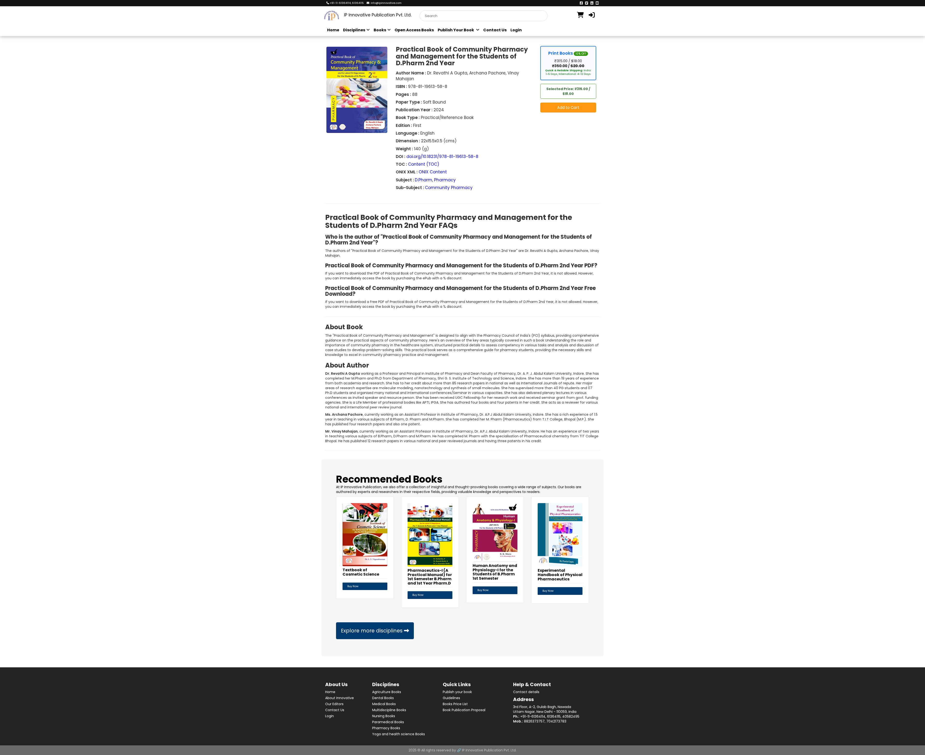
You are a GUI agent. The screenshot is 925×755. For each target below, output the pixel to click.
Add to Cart (568, 107)
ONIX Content (433, 172)
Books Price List (455, 704)
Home (333, 30)
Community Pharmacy (449, 187)
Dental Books (383, 698)
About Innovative (339, 698)
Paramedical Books (388, 722)
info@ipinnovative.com (385, 3)
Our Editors (334, 704)
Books (380, 30)
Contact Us (495, 30)
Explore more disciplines (372, 630)
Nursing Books (383, 716)
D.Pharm (423, 180)
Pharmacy (445, 180)
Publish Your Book (456, 30)
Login (516, 30)
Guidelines (451, 698)
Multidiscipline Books (389, 710)
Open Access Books (414, 30)
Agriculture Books (386, 691)
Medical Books (384, 704)
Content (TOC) (423, 164)
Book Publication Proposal (464, 710)
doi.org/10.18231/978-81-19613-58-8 (442, 156)
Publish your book (457, 691)
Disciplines (354, 30)
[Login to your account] (592, 15)
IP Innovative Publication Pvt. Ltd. (489, 750)
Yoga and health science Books (398, 734)
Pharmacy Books (386, 728)
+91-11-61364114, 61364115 (346, 3)
